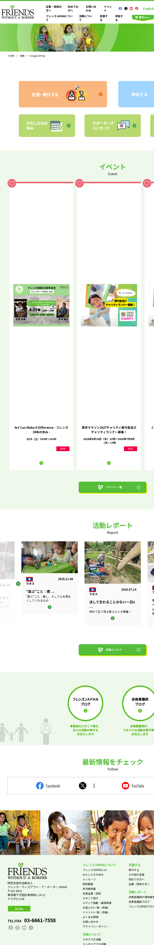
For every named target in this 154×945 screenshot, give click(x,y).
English (148, 8)
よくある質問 (90, 917)
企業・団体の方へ (139, 884)
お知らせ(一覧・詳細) (95, 907)
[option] (112, 583)
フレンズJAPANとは (94, 870)
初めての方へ (136, 879)
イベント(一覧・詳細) (95, 912)
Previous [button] (18, 583)
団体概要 (88, 884)
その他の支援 (136, 874)
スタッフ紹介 (90, 898)
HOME (11, 55)
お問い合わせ (90, 922)
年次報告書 (89, 889)
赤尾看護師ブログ (139, 902)
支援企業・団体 (92, 893)
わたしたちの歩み (93, 874)
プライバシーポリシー (96, 926)
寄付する (134, 870)
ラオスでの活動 (92, 939)
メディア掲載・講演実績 (97, 903)
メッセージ (89, 879)
